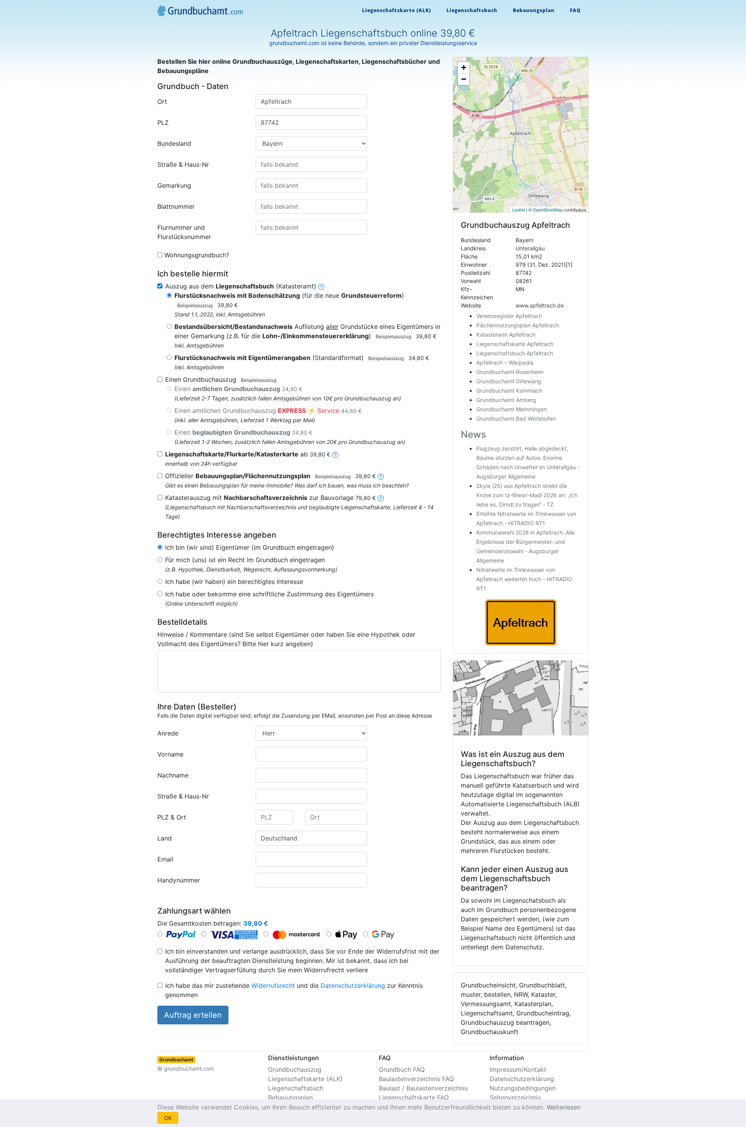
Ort (162, 101)
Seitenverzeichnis (515, 1097)
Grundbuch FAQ (402, 1069)
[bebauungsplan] (381, 476)
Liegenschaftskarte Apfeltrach (514, 344)
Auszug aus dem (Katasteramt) (240, 286)
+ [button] (463, 67)
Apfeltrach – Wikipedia (504, 362)
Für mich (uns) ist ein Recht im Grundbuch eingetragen (245, 560)
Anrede (167, 733)
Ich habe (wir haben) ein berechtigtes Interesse (234, 581)
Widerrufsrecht (273, 985)
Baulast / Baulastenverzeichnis (423, 1088)
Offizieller (270, 476)
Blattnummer (176, 206)
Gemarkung (174, 185)
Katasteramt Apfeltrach (505, 334)
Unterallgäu (530, 248)
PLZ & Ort (171, 817)
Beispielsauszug (195, 305)
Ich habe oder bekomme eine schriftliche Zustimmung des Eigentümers (269, 594)
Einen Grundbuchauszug (220, 379)
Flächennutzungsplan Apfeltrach (517, 325)
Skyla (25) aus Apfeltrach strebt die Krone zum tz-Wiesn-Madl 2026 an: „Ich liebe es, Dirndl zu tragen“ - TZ (526, 495)
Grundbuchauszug (294, 1069)
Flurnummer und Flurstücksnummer (184, 232)
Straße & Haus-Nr (183, 164)
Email (165, 859)
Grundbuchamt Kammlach (509, 390)
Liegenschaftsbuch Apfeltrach (514, 353)
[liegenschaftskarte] (335, 454)
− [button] (463, 79)
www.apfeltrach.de (540, 305)
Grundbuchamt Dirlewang (508, 381)
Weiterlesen (563, 1107)
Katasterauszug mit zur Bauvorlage (270, 497)
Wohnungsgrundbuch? (196, 255)
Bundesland (174, 143)
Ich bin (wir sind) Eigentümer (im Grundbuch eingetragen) (249, 547)
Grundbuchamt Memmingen (511, 409)
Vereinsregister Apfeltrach (509, 316)
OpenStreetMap (548, 209)
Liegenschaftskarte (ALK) (396, 10)
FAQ (575, 10)
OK (168, 1118)
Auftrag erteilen (193, 1015)
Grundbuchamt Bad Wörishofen (516, 418)
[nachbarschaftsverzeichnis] (381, 497)
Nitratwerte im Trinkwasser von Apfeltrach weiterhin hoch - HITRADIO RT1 (524, 579)
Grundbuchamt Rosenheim (510, 372)
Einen (238, 389)
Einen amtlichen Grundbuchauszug (268, 410)
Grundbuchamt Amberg (506, 400)
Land (164, 838)
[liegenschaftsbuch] (321, 286)
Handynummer (178, 880)
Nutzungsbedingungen (523, 1088)
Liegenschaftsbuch (471, 10)
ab (247, 454)
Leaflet (518, 209)
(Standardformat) (301, 358)
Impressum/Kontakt (518, 1069)
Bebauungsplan (533, 10)
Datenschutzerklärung (353, 985)
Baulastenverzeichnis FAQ (416, 1079)
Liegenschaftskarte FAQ (414, 1097)
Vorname (170, 754)
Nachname (172, 775)
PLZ (163, 122)
